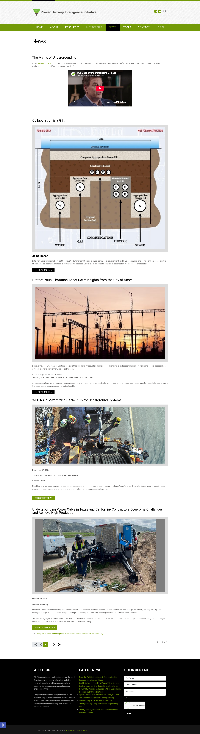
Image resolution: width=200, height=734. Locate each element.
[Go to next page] (54, 644)
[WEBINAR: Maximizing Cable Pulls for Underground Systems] (100, 435)
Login (160, 27)
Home (39, 27)
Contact (144, 27)
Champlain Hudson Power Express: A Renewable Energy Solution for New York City (69, 634)
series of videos (44, 63)
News (112, 27)
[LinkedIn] (155, 11)
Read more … (44, 270)
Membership (94, 27)
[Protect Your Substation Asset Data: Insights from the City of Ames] (100, 323)
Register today (43, 498)
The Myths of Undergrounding (54, 57)
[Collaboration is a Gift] (100, 188)
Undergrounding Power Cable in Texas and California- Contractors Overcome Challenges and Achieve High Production (97, 511)
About (54, 27)
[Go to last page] (59, 644)
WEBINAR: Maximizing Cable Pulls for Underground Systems (77, 400)
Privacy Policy (70, 730)
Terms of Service (82, 730)
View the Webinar (45, 627)
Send (129, 713)
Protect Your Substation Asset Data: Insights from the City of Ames (82, 280)
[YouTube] (159, 11)
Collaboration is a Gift (48, 120)
